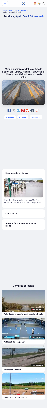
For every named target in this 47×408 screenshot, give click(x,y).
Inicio (5, 10)
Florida (16, 10)
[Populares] (35, 3)
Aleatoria (22, 117)
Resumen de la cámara (16, 173)
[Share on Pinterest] (23, 110)
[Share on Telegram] (18, 110)
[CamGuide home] (23, 3)
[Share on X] (14, 110)
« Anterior (10, 117)
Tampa (23, 10)
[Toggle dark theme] (39, 3)
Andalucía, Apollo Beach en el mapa (20, 224)
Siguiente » (36, 117)
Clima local (11, 213)
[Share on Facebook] (9, 110)
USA (10, 10)
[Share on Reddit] (27, 110)
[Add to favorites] (37, 110)
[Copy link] (32, 110)
